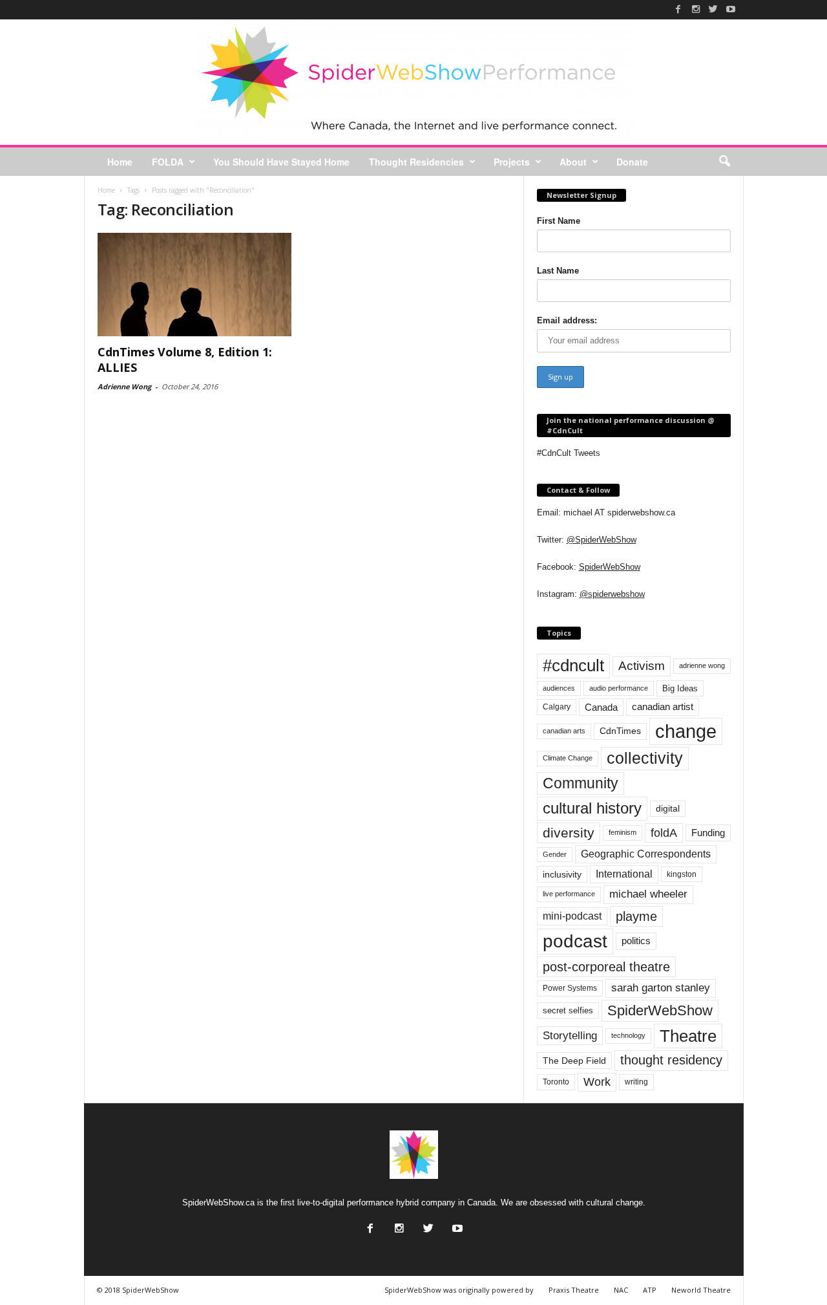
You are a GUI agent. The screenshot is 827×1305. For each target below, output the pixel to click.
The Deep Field (574, 1060)
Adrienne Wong (124, 386)
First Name (558, 221)
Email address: (567, 320)
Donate (632, 161)
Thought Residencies (416, 161)
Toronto (556, 1081)
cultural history (592, 808)
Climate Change (567, 758)
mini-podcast (572, 916)
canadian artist (662, 707)
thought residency (671, 1060)
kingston (681, 874)
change (686, 731)
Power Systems (570, 988)
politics (636, 941)
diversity (568, 832)
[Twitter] (713, 9)
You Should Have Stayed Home (281, 161)
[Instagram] (696, 9)
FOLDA (167, 161)
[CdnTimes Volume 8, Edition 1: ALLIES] (194, 284)
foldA (664, 832)
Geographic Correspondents (646, 853)
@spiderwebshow (612, 594)
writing (636, 1081)
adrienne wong (702, 665)
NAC (621, 1290)
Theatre (688, 1036)
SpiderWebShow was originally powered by (459, 1290)
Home (119, 161)
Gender (555, 854)
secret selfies (568, 1010)
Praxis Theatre (574, 1290)
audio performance (618, 688)
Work (597, 1081)
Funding (708, 833)
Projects (512, 161)
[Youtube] (730, 9)
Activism (641, 666)
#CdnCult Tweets (568, 453)
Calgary (557, 706)
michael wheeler (648, 894)
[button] (724, 161)
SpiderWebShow (609, 567)
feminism (622, 832)
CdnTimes (620, 731)
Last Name (558, 270)
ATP (649, 1290)
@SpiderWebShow (601, 540)
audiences (559, 688)
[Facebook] (678, 9)
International (624, 873)
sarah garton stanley (660, 988)
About (573, 161)
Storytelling (570, 1035)
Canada (601, 707)
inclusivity (562, 874)
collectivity (645, 758)
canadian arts (564, 731)
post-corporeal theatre (606, 967)
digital (668, 809)
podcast (575, 941)
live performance (569, 894)
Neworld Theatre (701, 1290)
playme (636, 916)
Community (580, 783)
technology (628, 1035)
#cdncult (573, 665)
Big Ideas (680, 688)
